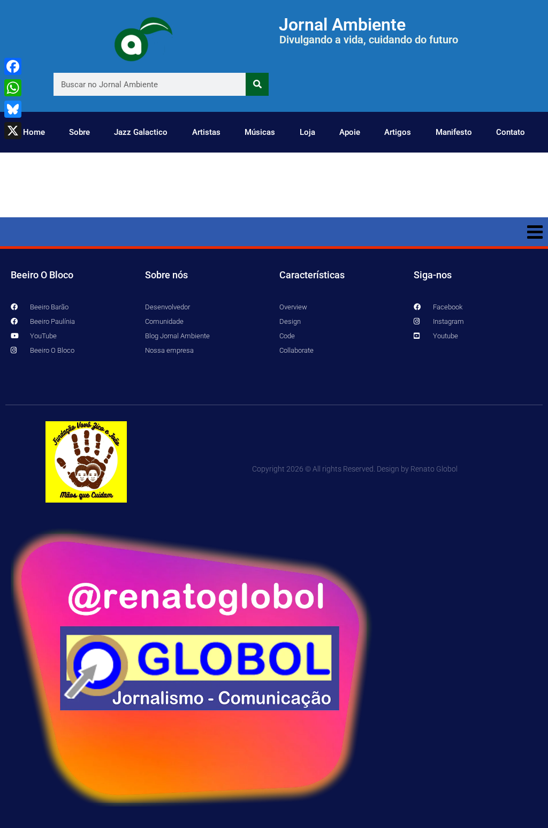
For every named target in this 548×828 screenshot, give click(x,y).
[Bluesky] (13, 109)
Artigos (397, 132)
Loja (307, 132)
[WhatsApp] (13, 87)
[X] (13, 130)
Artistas (206, 132)
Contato (510, 132)
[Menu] (274, 232)
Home (34, 132)
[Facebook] (13, 66)
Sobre (79, 132)
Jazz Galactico (141, 132)
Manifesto (454, 132)
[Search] (257, 84)
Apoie (349, 132)
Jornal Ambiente (342, 24)
